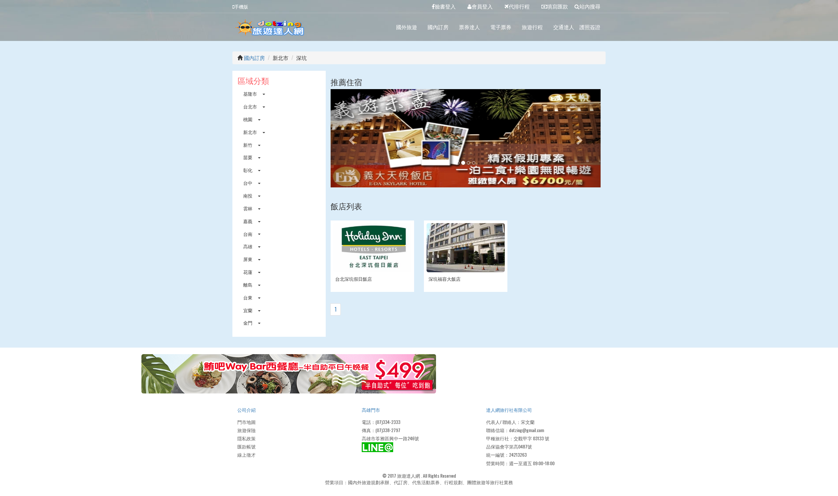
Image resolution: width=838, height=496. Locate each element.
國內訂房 (438, 27)
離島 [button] (248, 284)
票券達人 (469, 27)
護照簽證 (589, 27)
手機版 (241, 6)
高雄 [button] (248, 246)
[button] (351, 138)
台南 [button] (248, 233)
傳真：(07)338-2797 (381, 430)
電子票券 (500, 27)
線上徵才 (246, 454)
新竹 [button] (248, 144)
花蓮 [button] (248, 271)
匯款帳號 (246, 446)
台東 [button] (248, 297)
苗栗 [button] (248, 157)
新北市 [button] (250, 131)
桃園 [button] (248, 119)
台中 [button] (248, 182)
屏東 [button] (248, 259)
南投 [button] (248, 195)
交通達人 (563, 27)
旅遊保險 (246, 430)
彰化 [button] (248, 169)
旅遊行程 (532, 27)
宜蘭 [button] (248, 310)
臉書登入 (445, 6)
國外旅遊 (406, 27)
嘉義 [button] (248, 221)
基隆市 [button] (250, 93)
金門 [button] (248, 322)
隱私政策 (246, 438)
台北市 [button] (250, 106)
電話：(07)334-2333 (381, 421)
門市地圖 (246, 421)
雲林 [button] (248, 208)
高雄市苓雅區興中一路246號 (390, 438)
